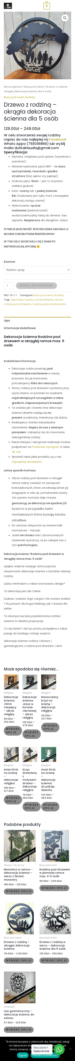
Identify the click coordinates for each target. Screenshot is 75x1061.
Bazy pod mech (34, 86)
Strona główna (13, 86)
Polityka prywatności (45, 1055)
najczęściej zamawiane (27, 462)
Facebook (57, 139)
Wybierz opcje (13, 730)
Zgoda (23, 1055)
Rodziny (30, 97)
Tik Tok (16, 452)
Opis (7, 320)
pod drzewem (22, 304)
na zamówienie (44, 299)
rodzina (37, 304)
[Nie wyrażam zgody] (70, 1049)
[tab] (37, 320)
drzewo (28, 299)
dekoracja (17, 299)
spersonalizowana (54, 304)
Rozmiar (9, 262)
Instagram (52, 447)
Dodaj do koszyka (36, 285)
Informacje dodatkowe (20, 328)
